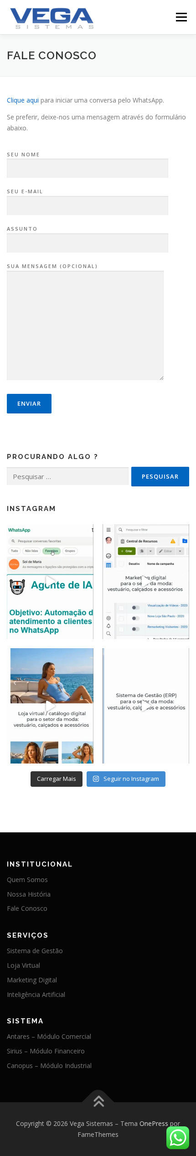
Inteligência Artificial (36, 994)
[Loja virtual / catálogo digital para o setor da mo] (50, 706)
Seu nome (23, 154)
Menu (181, 17)
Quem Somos (27, 879)
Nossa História (29, 894)
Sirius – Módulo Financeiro (46, 1051)
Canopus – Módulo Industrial (49, 1065)
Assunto (22, 228)
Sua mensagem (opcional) (52, 266)
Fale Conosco (27, 908)
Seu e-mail (25, 191)
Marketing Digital (32, 979)
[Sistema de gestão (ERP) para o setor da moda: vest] (146, 706)
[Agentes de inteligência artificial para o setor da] (50, 582)
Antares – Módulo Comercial (49, 1036)
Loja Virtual (23, 965)
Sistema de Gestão (35, 950)
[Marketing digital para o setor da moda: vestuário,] (146, 582)
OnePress (153, 1123)
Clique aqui (23, 100)
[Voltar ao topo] (98, 1102)
